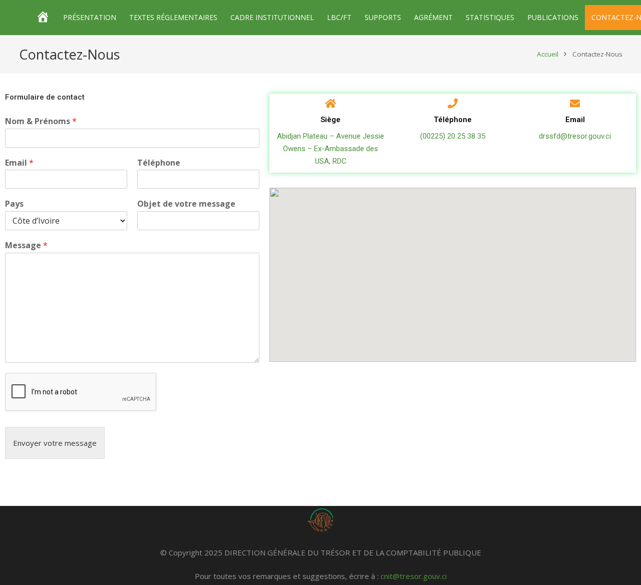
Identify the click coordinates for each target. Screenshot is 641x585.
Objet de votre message (186, 204)
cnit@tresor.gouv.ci (414, 576)
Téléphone (158, 163)
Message (26, 245)
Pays (14, 204)
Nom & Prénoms (41, 121)
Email (19, 163)
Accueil (547, 54)
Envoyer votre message (55, 443)
